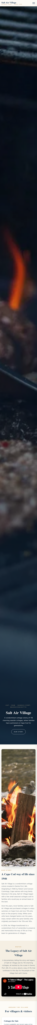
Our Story (18, 732)
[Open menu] (34, 3)
